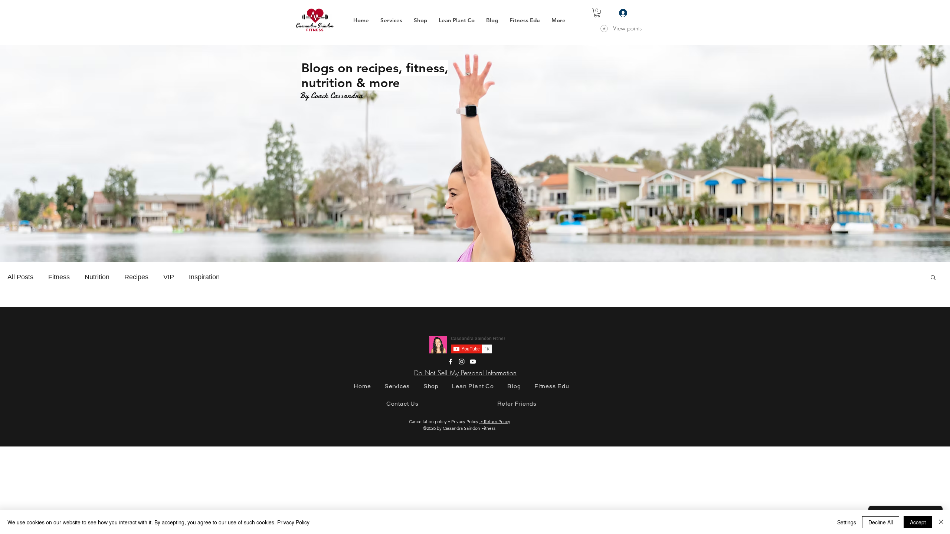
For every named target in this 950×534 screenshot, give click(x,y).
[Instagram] (461, 361)
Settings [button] (846, 522)
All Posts (20, 277)
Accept (918, 522)
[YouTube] (472, 361)
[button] (391, 20)
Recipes (136, 277)
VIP (168, 277)
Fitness (59, 277)
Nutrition (97, 277)
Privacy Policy (293, 522)
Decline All (880, 522)
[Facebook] (450, 361)
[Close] (941, 522)
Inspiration (204, 277)
